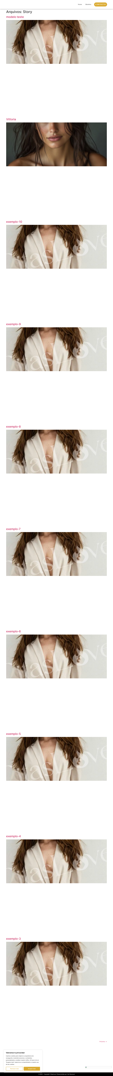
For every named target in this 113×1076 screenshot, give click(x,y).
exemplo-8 (13, 426)
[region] (23, 1061)
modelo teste (15, 17)
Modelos (88, 4)
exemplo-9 (13, 324)
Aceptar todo (32, 1068)
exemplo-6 (13, 631)
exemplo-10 (14, 221)
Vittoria (11, 119)
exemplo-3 (13, 938)
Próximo (103, 1041)
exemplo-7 (13, 529)
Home (80, 4)
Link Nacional (71, 1074)
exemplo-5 (13, 734)
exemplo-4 (13, 836)
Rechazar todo (14, 1068)
